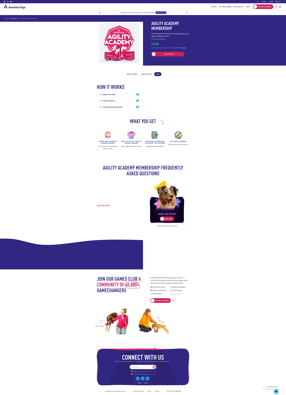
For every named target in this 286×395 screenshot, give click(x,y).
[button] (258, 1)
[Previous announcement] (99, 12)
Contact (271, 1)
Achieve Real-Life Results (111, 107)
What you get (147, 74)
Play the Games (107, 101)
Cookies (157, 391)
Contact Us (173, 226)
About (264, 1)
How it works (132, 74)
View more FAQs (103, 205)
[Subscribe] (154, 367)
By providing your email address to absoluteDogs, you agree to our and (143, 372)
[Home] (6, 18)
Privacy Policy (138, 372)
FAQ (157, 74)
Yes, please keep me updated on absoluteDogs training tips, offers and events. (144, 374)
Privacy (149, 391)
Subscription (13, 18)
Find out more (161, 12)
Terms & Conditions (138, 391)
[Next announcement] (186, 12)
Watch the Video (107, 94)
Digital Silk (178, 391)
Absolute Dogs (120, 391)
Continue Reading (158, 39)
